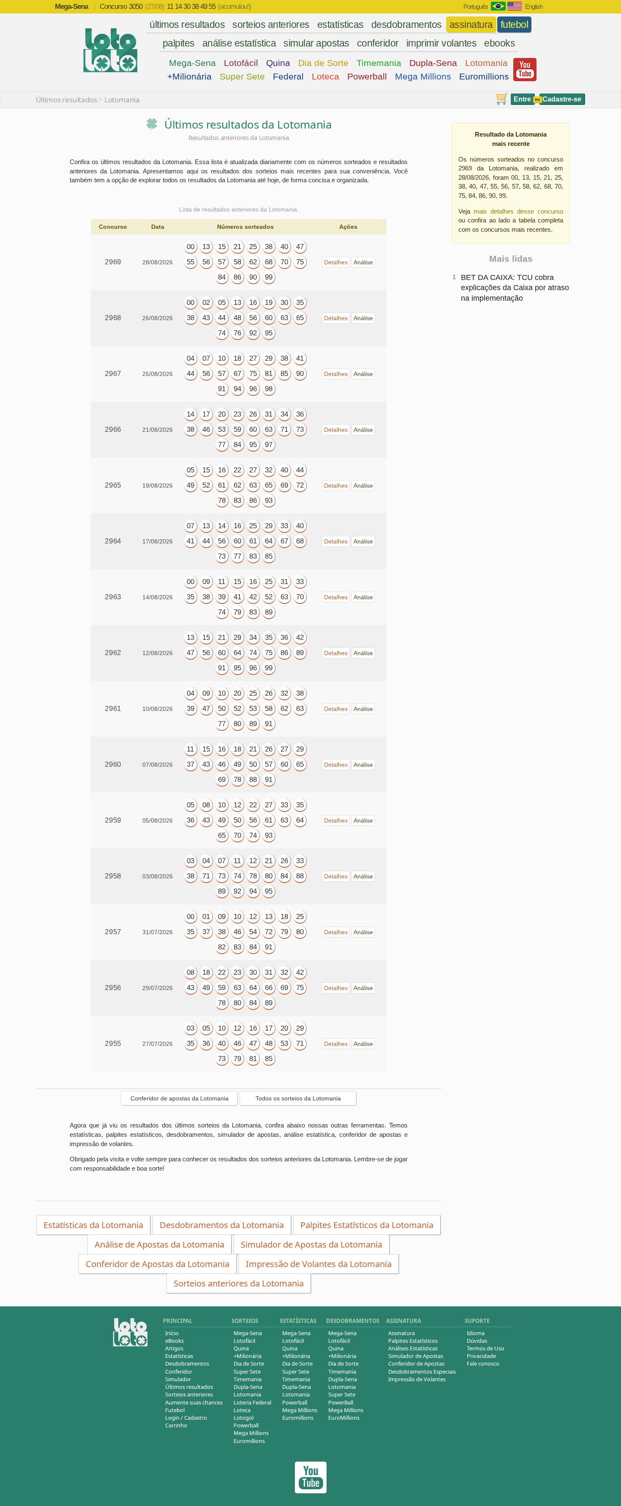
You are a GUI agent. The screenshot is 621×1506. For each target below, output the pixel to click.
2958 (113, 876)
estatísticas (340, 24)
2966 (113, 429)
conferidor (378, 43)
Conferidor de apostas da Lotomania (180, 1098)
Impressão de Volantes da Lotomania (319, 1264)
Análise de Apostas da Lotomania (159, 1244)
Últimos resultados (66, 99)
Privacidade (481, 1356)
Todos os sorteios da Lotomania (298, 1098)
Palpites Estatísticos (413, 1340)
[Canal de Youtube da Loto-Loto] (525, 79)
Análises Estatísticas (413, 1348)
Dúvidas (477, 1340)
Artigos (174, 1348)
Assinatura (401, 1333)
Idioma (476, 1333)
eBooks (174, 1340)
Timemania (379, 63)
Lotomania (486, 63)
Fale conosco (483, 1363)
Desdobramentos (187, 1363)
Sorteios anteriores (189, 1394)
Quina (278, 63)
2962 (113, 653)
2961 (113, 709)
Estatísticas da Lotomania (93, 1225)
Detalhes (336, 262)
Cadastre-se (561, 99)
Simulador (178, 1379)
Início (172, 1333)
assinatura (471, 24)
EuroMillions (344, 1417)
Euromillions (484, 76)
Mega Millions (423, 76)
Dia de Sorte (323, 63)
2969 (113, 262)
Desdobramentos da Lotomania (222, 1225)
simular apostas (316, 43)
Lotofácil (241, 63)
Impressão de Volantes (417, 1379)
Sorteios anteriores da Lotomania (239, 1283)
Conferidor (178, 1371)
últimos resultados (187, 24)
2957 (113, 932)
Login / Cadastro (186, 1417)
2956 (113, 988)
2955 (113, 1044)
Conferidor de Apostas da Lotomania (157, 1264)
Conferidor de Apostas (416, 1363)
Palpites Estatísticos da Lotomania (366, 1225)
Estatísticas (179, 1356)
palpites (179, 43)
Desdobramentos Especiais (422, 1371)
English (533, 6)
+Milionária (189, 76)
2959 (113, 820)
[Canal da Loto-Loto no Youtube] (311, 1491)
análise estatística (239, 43)
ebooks (499, 43)
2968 (113, 318)
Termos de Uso (485, 1348)
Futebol (175, 1410)
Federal (288, 76)
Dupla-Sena (433, 63)
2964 (113, 541)
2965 (113, 485)
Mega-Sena (192, 63)
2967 (113, 374)
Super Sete (242, 76)
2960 (113, 764)
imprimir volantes (441, 43)
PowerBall (340, 1402)
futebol (514, 24)
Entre (522, 99)
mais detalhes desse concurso (518, 211)
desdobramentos (406, 24)
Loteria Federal (252, 1402)
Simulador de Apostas (415, 1356)
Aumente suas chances (194, 1402)
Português (475, 6)
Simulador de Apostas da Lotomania (311, 1244)
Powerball (367, 76)
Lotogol (243, 1417)
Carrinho (176, 1425)
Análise (363, 262)
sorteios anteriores (271, 24)
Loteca (325, 76)
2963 (113, 597)
